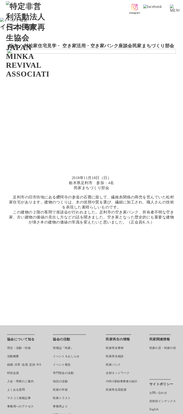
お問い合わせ (158, 392)
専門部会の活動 (63, 373)
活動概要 (13, 356)
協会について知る (21, 339)
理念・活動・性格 (19, 348)
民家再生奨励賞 (116, 389)
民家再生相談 (114, 356)
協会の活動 (61, 339)
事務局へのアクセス (20, 406)
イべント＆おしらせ (66, 356)
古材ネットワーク (117, 373)
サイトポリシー (161, 384)
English (154, 409)
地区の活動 (60, 381)
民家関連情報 (159, 339)
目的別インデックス (162, 401)
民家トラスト (62, 398)
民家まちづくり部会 (153, 45)
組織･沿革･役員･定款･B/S (24, 364)
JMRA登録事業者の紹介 (121, 381)
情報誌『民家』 (63, 348)
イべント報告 (62, 364)
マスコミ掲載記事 (19, 398)
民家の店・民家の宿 (162, 348)
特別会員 (13, 373)
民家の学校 (60, 389)
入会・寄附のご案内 (20, 381)
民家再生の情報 (118, 339)
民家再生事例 (114, 348)
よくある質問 (16, 389)
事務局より (60, 406)
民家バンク (113, 364)
